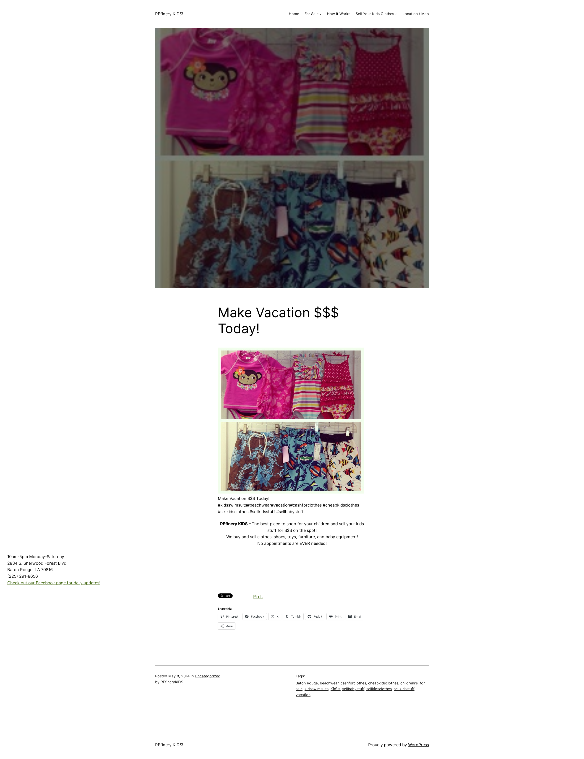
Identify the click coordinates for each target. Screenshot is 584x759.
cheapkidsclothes (383, 683)
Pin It (258, 596)
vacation (303, 694)
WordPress (418, 744)
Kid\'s (335, 688)
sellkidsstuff (404, 688)
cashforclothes (353, 683)
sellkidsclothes (379, 688)
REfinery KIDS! (169, 13)
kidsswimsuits (316, 688)
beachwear (329, 683)
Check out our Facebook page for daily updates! (53, 582)
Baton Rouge (307, 683)
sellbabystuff (353, 688)
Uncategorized (207, 676)
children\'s (409, 683)
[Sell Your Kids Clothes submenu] (396, 14)
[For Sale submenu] (320, 14)
